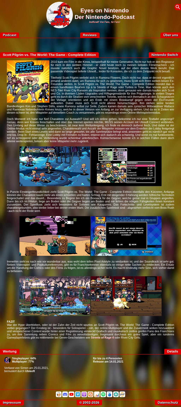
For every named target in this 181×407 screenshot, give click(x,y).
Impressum (12, 402)
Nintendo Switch (164, 55)
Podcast (9, 35)
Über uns (170, 35)
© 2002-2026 (89, 402)
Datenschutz (168, 402)
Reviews (90, 35)
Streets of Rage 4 (102, 337)
